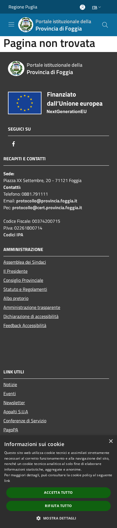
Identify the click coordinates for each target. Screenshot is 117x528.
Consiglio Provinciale (23, 280)
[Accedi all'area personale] (82, 7)
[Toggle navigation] (11, 24)
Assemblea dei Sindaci (24, 262)
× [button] (110, 441)
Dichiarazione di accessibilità (30, 316)
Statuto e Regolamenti (25, 289)
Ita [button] (94, 7)
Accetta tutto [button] (58, 492)
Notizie (10, 384)
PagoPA (10, 429)
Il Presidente (15, 271)
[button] (58, 518)
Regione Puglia (23, 6)
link (7, 480)
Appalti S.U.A (15, 411)
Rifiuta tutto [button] (58, 505)
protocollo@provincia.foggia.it (46, 200)
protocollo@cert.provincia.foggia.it (47, 207)
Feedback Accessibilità (24, 325)
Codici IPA (13, 234)
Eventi (9, 393)
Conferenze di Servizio (24, 420)
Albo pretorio (15, 298)
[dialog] (58, 481)
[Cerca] (105, 24)
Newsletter (14, 402)
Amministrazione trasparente (31, 307)
